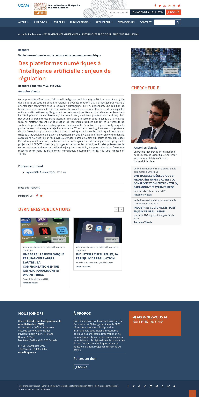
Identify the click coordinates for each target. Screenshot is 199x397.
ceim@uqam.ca (27, 352)
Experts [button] (59, 22)
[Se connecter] (174, 386)
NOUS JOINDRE (30, 313)
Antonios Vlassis (29, 91)
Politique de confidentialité (106, 385)
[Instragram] (145, 386)
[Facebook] (155, 6)
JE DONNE (173, 12)
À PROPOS (82, 313)
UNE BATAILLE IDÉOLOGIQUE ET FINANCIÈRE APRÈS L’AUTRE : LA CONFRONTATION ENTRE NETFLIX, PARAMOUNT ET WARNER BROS (43, 264)
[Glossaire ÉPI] (162, 386)
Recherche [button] (103, 22)
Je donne (81, 367)
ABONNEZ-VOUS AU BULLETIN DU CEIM (150, 319)
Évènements (126, 22)
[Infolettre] (178, 6)
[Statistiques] (168, 386)
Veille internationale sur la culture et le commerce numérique (155, 170)
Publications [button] (79, 22)
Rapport (23, 50)
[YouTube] (164, 6)
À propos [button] (40, 22)
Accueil (23, 22)
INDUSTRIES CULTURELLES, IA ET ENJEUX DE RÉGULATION (97, 256)
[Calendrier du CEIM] (174, 6)
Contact (146, 22)
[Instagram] (169, 6)
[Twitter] (160, 6)
